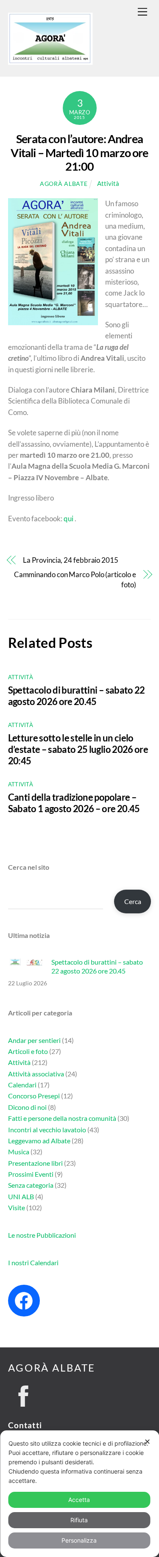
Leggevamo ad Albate (39, 1141)
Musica (18, 1152)
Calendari (22, 1085)
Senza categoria (30, 1185)
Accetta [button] (79, 1499)
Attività (108, 183)
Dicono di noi (27, 1107)
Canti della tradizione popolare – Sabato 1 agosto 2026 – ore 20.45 (74, 802)
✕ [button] (147, 1441)
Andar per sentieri (34, 1040)
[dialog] (79, 1493)
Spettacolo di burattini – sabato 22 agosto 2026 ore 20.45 (76, 695)
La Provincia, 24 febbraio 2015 (70, 560)
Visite (16, 1207)
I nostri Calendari (33, 1262)
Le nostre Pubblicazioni (42, 1235)
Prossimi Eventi (30, 1174)
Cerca (132, 901)
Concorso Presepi (34, 1096)
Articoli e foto (28, 1051)
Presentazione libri (35, 1163)
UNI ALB (21, 1196)
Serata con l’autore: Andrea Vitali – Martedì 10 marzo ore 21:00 (79, 152)
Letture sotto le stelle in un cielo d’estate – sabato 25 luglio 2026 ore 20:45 (78, 749)
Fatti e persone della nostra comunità (62, 1118)
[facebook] (23, 1393)
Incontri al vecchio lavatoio (47, 1130)
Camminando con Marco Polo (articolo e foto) (75, 579)
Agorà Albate (63, 183)
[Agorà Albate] (50, 61)
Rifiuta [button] (79, 1520)
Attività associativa (36, 1074)
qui (68, 518)
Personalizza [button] (79, 1540)
